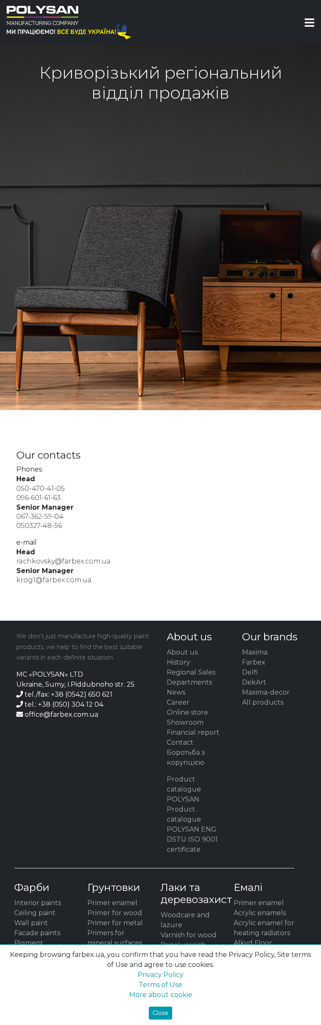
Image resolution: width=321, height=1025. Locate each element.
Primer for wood (114, 913)
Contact (180, 742)
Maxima (255, 652)
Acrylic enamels (260, 913)
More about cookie (160, 995)
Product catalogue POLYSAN (184, 789)
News (176, 692)
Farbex (253, 662)
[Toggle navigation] (309, 22)
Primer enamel (112, 903)
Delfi (250, 672)
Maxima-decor (266, 692)
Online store (187, 712)
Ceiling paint (35, 913)
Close (160, 1013)
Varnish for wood (188, 935)
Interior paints (37, 903)
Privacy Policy (160, 975)
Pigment (28, 943)
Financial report (193, 732)
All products (262, 702)
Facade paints (37, 933)
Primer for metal (115, 923)
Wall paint (31, 923)
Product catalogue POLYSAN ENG (192, 819)
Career (178, 702)
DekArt (254, 682)
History (178, 662)
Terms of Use (160, 985)
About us (182, 652)
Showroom (185, 722)
